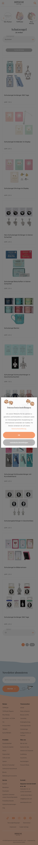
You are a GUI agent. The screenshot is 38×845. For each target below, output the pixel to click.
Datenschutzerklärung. (19, 429)
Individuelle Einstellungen (19, 442)
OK (19, 435)
